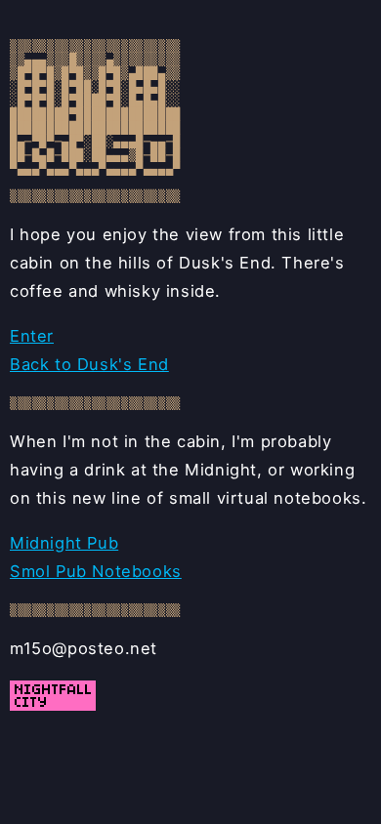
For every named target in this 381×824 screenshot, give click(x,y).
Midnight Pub (64, 543)
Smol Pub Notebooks (96, 571)
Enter (32, 336)
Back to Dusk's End (89, 364)
